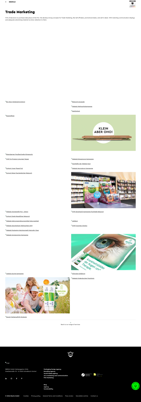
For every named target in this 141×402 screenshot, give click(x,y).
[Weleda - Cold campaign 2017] (78, 273)
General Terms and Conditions (53, 396)
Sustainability (48, 389)
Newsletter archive (82, 396)
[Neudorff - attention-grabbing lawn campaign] (9, 115)
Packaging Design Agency (52, 369)
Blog (45, 384)
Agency (46, 387)
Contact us (94, 396)
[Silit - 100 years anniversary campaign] (74, 221)
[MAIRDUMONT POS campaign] (75, 111)
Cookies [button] (26, 396)
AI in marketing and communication (56, 375)
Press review (69, 396)
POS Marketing (49, 377)
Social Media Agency (51, 373)
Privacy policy (35, 396)
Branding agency (49, 371)
